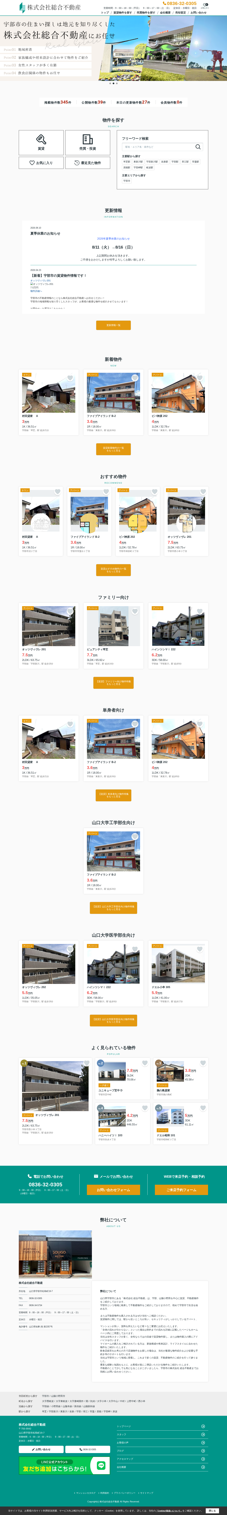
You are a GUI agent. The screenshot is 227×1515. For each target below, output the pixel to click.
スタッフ (121, 1434)
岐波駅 (149, 167)
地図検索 (51, 138)
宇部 (78, 1411)
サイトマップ (146, 1493)
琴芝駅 (126, 161)
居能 (99, 1411)
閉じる (212, 1510)
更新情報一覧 (113, 325)
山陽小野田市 (58, 1396)
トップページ (124, 1426)
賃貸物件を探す (123, 12)
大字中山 (113, 1401)
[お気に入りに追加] (70, 377)
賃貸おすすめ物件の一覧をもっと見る (113, 570)
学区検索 (51, 146)
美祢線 (78, 1406)
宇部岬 (107, 1411)
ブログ (120, 1450)
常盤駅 (195, 161)
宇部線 (46, 1406)
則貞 (93, 1401)
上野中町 (132, 1401)
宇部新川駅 (152, 161)
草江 (85, 1411)
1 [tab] (110, 83)
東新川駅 (138, 161)
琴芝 (44, 1411)
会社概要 (165, 12)
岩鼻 (71, 1411)
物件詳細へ (36, 291)
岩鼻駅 (164, 161)
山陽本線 (68, 1406)
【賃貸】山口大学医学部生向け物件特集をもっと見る (113, 1020)
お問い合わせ (199, 12)
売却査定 (180, 12)
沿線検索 (30, 138)
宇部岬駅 (138, 167)
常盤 (92, 1411)
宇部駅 (174, 161)
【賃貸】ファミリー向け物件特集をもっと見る (113, 682)
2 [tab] (113, 83)
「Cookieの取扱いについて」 (169, 1511)
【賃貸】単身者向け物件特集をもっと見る (113, 795)
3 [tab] (117, 83)
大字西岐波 (48, 1401)
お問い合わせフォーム (113, 1190)
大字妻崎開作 (77, 1401)
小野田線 (56, 1406)
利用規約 (104, 1493)
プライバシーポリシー (124, 1493)
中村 (122, 1401)
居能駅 (126, 167)
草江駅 (185, 161)
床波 (115, 1411)
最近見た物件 (91, 163)
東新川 (63, 1411)
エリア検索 (30, 146)
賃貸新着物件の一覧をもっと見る (113, 449)
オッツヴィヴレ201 (40, 280)
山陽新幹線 (89, 1406)
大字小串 (102, 1401)
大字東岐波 (62, 1401)
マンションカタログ (86, 1493)
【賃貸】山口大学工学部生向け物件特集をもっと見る (113, 907)
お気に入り (44, 163)
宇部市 (126, 180)
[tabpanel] (113, 48)
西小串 (141, 1401)
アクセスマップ (125, 1459)
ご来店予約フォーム (181, 1190)
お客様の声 (122, 1442)
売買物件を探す (146, 12)
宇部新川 (53, 1411)
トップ (105, 12)
